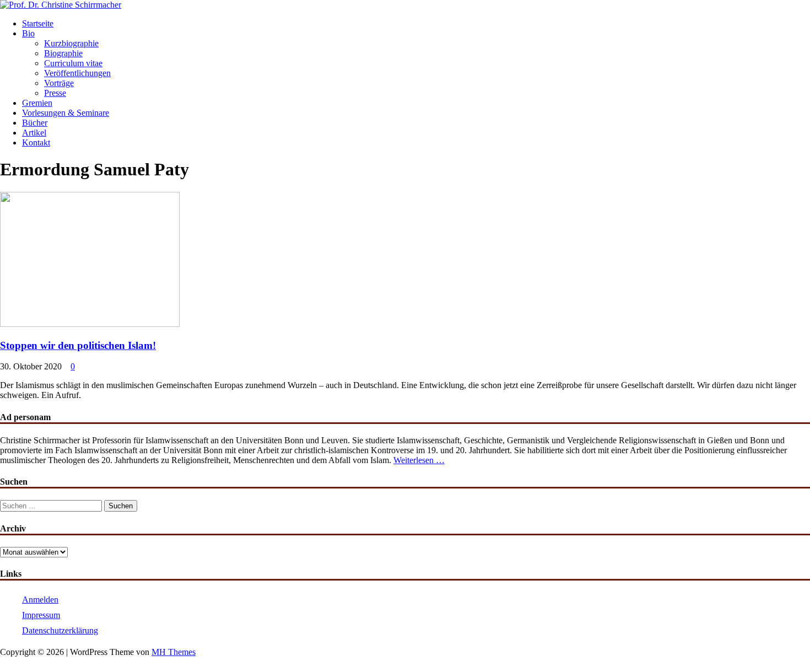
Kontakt (36, 142)
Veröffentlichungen (77, 73)
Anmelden (40, 599)
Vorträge (59, 83)
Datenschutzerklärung (60, 630)
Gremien (37, 103)
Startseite (37, 23)
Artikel (34, 132)
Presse (55, 93)
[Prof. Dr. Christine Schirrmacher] (60, 4)
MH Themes (174, 652)
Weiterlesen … (419, 460)
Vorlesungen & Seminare (65, 112)
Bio (28, 33)
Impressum (41, 615)
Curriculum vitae (73, 63)
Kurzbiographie (71, 43)
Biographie (63, 53)
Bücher (34, 122)
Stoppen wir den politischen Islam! (78, 345)
